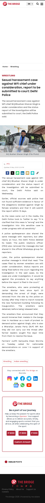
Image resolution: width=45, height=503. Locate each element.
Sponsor (23, 416)
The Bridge (30, 370)
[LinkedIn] (22, 173)
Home (5, 67)
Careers (5, 492)
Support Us (31, 489)
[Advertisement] (22, 37)
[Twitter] (12, 173)
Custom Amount (22, 442)
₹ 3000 (23, 433)
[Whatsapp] (17, 173)
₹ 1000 (34, 433)
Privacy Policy (8, 489)
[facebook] (7, 173)
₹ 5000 (11, 433)
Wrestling (8, 75)
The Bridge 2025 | (13, 497)
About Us (20, 489)
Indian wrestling (21, 361)
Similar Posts (15, 462)
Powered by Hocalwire (30, 497)
